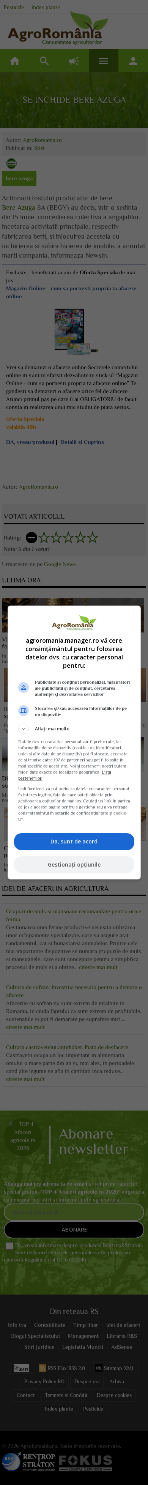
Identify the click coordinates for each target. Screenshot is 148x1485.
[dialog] (74, 742)
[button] (74, 729)
